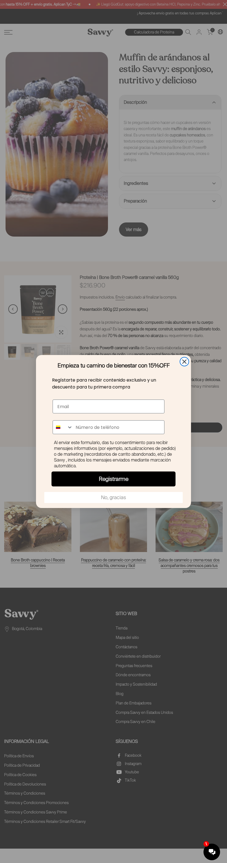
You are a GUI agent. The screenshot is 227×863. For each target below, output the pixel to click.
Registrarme (113, 479)
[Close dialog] (184, 361)
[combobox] (63, 427)
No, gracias (113, 497)
